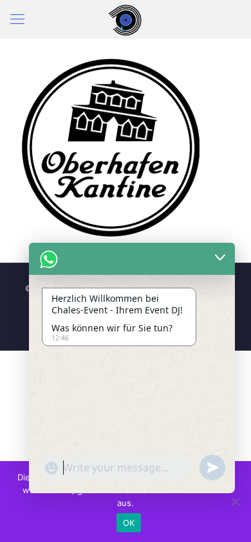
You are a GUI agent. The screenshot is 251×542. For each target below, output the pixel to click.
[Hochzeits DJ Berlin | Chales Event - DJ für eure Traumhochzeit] (125, 19)
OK (129, 523)
